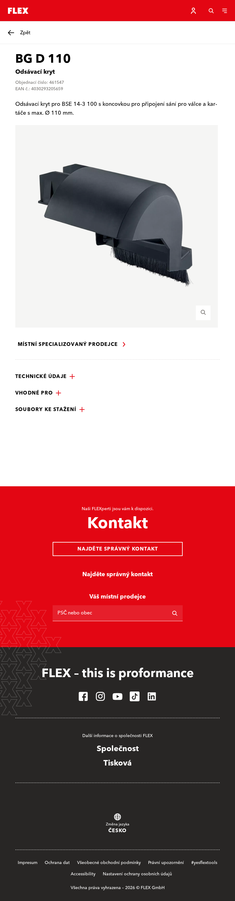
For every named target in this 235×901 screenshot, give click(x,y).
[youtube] (117, 696)
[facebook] (83, 696)
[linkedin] (151, 696)
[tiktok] (134, 696)
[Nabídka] (224, 10)
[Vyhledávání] (211, 10)
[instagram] (100, 696)
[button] (45, 376)
